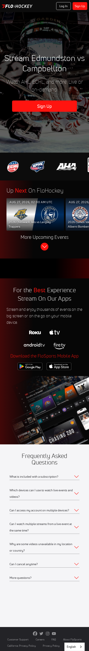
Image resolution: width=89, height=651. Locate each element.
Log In (63, 6)
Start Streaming (35, 218)
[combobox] (74, 647)
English (71, 646)
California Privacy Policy (21, 645)
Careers (40, 639)
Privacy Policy (51, 645)
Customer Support (18, 639)
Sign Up (80, 6)
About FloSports (72, 639)
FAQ (53, 639)
